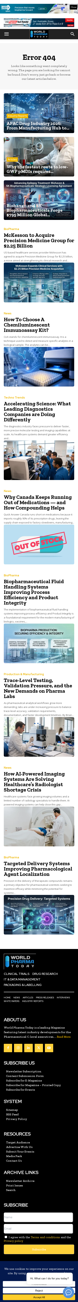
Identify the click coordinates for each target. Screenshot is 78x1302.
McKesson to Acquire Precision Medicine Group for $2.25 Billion (39, 240)
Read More (64, 1036)
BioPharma (11, 229)
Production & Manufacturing (24, 674)
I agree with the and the (37, 1239)
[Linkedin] (28, 1048)
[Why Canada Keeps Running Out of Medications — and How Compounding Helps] (39, 544)
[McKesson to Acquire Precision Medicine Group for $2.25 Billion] (39, 282)
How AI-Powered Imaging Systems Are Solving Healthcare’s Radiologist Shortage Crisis (34, 782)
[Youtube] (49, 1048)
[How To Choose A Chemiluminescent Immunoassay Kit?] (39, 367)
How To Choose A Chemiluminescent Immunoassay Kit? (27, 324)
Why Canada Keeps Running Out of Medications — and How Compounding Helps (38, 502)
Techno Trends (14, 397)
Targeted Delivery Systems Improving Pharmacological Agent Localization (38, 868)
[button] (6, 34)
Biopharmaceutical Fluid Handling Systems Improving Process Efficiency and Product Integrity (34, 592)
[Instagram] (18, 1048)
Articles (12, 159)
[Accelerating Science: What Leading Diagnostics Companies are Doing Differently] (39, 460)
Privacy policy (13, 1241)
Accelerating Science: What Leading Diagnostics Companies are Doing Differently (37, 411)
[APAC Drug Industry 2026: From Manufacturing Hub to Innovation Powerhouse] (39, 113)
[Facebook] (8, 1048)
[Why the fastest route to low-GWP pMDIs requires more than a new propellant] (39, 157)
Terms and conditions (45, 1237)
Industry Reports (17, 115)
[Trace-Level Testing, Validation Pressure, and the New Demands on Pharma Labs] (39, 737)
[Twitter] (39, 1048)
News (7, 313)
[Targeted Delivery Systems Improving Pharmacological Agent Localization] (39, 915)
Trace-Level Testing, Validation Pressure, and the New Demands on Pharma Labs (38, 688)
